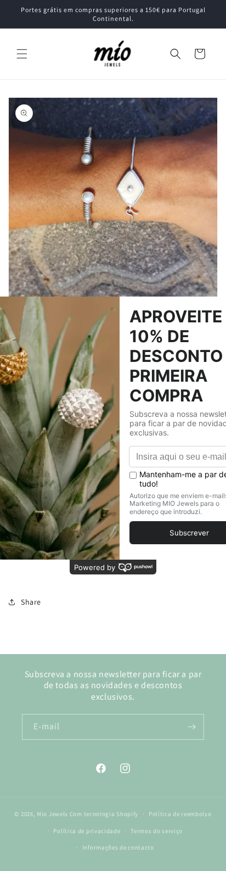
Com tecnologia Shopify (104, 814)
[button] (22, 54)
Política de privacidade (86, 831)
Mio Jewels (52, 814)
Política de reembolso (180, 814)
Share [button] (31, 602)
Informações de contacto (118, 847)
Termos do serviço (157, 831)
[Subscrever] (191, 727)
